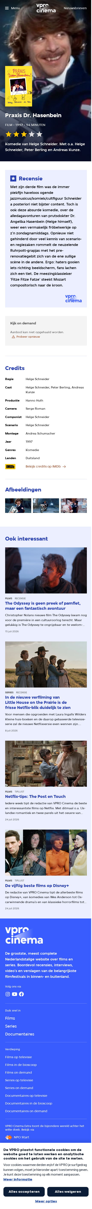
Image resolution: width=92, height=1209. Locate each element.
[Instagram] (7, 994)
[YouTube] (14, 994)
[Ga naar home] (46, 8)
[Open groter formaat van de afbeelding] (18, 505)
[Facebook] (21, 994)
